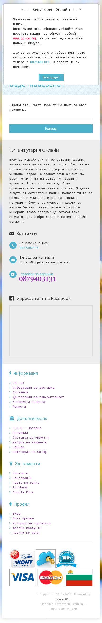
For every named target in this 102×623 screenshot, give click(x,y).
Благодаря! (51, 77)
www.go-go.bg (24, 38)
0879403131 (39, 62)
